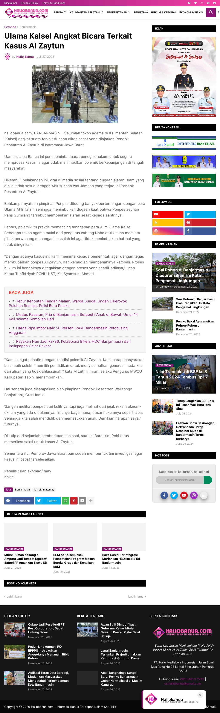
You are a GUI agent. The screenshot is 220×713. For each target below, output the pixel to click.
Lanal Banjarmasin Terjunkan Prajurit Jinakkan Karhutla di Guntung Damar (121, 654)
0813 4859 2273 (192, 679)
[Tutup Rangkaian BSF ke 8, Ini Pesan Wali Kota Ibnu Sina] (162, 406)
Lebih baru (14, 596)
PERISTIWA (141, 12)
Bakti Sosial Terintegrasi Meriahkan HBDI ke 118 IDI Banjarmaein (121, 558)
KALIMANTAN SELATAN (85, 12)
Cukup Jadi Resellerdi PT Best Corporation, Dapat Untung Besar (46, 628)
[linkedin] (214, 3)
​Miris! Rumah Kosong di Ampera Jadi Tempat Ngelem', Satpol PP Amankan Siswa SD (25, 558)
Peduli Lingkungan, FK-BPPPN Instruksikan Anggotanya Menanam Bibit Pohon (48, 652)
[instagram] (202, 3)
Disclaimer (10, 3)
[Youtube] (184, 495)
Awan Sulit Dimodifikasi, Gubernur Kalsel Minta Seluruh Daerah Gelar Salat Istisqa (120, 630)
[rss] (167, 222)
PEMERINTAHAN (117, 12)
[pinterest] (208, 3)
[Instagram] (194, 495)
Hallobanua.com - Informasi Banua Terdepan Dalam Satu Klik (73, 706)
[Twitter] (174, 495)
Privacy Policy (29, 3)
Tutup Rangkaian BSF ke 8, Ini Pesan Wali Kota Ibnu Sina (195, 404)
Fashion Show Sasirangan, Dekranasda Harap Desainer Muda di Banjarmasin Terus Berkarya (195, 431)
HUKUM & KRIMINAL (163, 12)
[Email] (82, 500)
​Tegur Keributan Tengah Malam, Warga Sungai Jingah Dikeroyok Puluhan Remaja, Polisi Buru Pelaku (68, 303)
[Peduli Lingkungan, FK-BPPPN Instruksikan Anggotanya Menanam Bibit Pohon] (14, 652)
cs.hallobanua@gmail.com (182, 683)
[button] (211, 12)
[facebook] (189, 3)
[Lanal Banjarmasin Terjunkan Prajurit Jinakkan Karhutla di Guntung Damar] (87, 656)
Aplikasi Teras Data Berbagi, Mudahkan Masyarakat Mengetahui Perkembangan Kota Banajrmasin (48, 678)
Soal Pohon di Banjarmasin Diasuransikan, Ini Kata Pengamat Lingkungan (195, 303)
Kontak (211, 706)
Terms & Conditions (53, 3)
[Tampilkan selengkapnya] (90, 500)
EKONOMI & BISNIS (191, 12)
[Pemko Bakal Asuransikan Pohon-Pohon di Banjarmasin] (162, 326)
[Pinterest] (74, 500)
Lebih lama (136, 596)
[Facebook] (164, 495)
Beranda (10, 27)
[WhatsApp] (65, 500)
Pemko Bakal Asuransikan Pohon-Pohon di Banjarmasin (195, 325)
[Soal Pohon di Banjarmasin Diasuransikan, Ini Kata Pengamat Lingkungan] (162, 304)
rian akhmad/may (44, 489)
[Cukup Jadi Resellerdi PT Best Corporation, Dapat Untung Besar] (14, 630)
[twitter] (195, 3)
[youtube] (167, 214)
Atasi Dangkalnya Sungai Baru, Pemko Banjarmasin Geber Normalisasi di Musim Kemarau (121, 678)
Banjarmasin (28, 27)
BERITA (58, 12)
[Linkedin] (204, 495)
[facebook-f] (200, 231)
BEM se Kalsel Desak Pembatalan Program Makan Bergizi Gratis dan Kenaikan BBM (74, 560)
